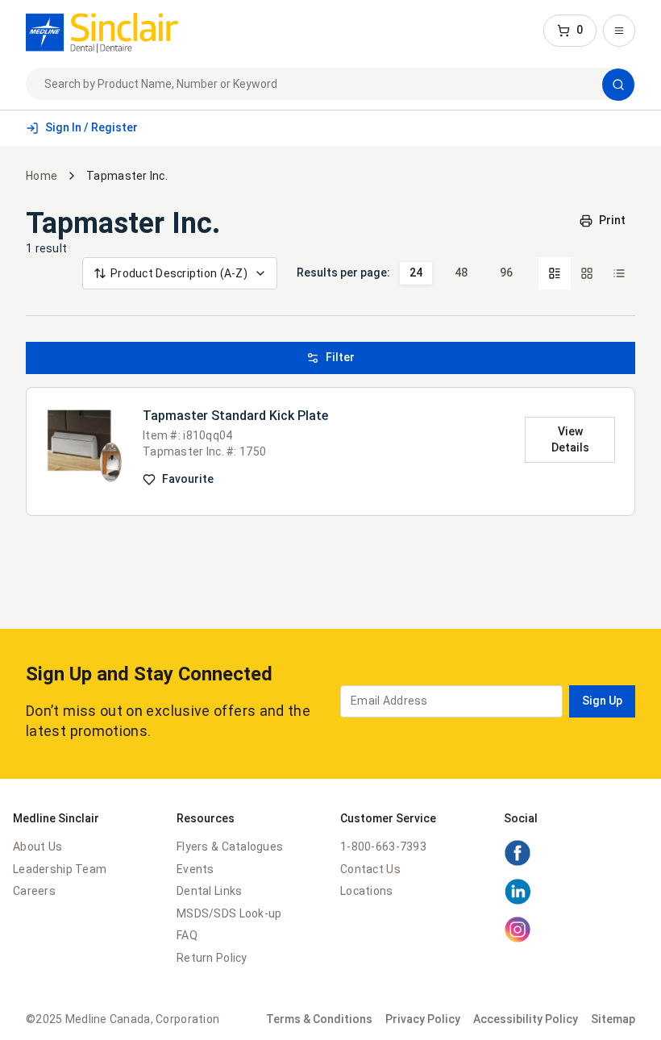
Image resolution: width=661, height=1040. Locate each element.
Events (195, 869)
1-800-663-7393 (383, 846)
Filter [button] (340, 357)
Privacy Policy (422, 1019)
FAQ (187, 935)
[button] (570, 31)
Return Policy (212, 957)
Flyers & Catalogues (230, 846)
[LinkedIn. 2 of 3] (517, 901)
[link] (102, 30)
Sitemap (613, 1019)
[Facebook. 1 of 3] (517, 862)
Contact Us (370, 869)
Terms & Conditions (319, 1019)
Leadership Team (59, 869)
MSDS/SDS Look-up (229, 913)
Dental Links (209, 890)
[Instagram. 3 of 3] (517, 939)
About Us (37, 846)
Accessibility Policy (525, 1019)
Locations (366, 890)
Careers (34, 890)
